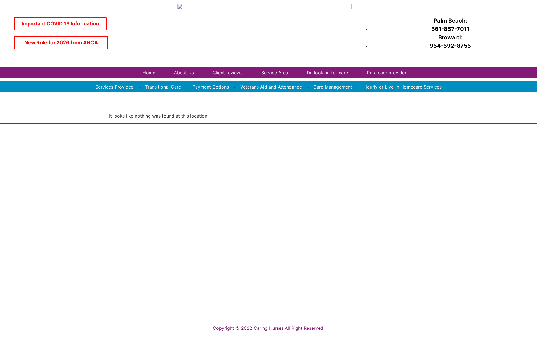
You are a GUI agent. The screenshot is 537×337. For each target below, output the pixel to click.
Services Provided (114, 87)
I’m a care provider (386, 72)
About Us (184, 72)
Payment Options (210, 87)
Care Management (332, 87)
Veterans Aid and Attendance (271, 87)
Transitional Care (163, 87)
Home (149, 72)
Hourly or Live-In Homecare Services (403, 87)
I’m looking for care (327, 72)
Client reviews (227, 72)
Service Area (274, 72)
